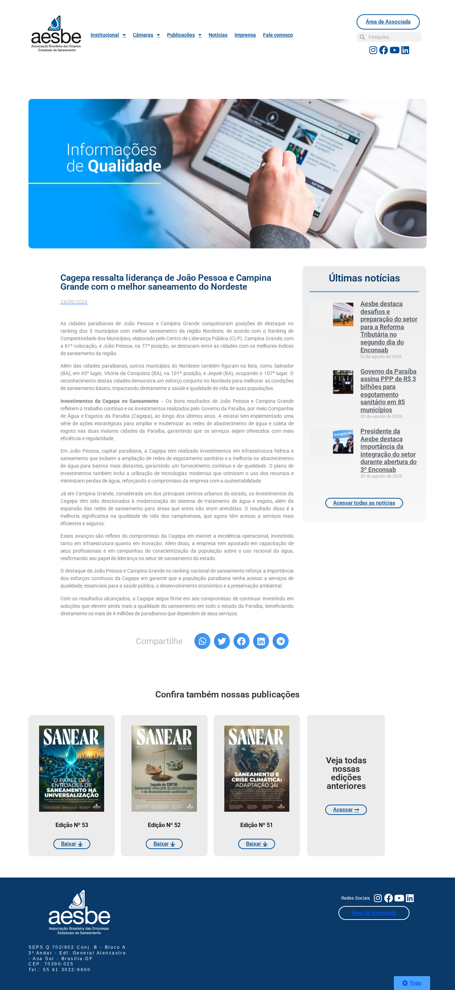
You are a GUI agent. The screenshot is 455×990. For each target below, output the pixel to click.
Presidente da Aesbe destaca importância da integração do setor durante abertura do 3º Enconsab (388, 450)
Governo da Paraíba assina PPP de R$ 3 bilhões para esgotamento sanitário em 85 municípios (388, 391)
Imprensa (245, 35)
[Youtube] (394, 49)
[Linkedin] (405, 49)
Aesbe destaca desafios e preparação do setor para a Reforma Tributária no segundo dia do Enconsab (388, 327)
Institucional (105, 35)
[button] (202, 641)
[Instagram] (373, 49)
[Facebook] (384, 49)
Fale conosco (278, 35)
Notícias (218, 35)
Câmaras (143, 35)
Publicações (181, 35)
